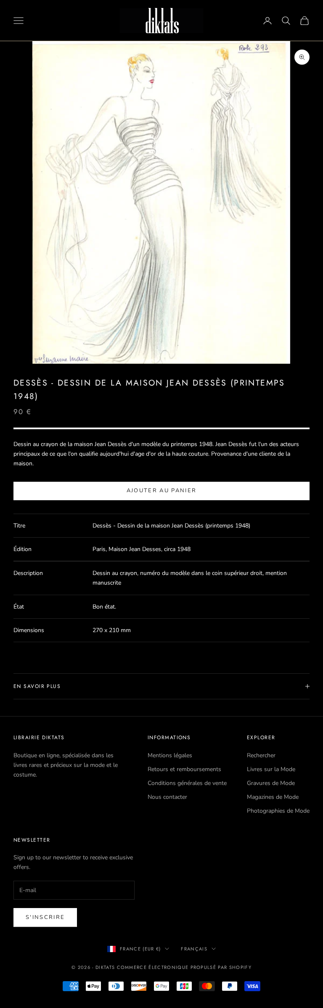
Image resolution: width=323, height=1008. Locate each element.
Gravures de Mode (271, 783)
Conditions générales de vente (187, 783)
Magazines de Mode (273, 797)
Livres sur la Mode (271, 769)
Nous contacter (167, 797)
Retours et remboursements (184, 769)
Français (194, 948)
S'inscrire (45, 917)
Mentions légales (170, 755)
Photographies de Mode (278, 811)
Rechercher (261, 755)
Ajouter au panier (162, 490)
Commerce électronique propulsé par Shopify (184, 967)
